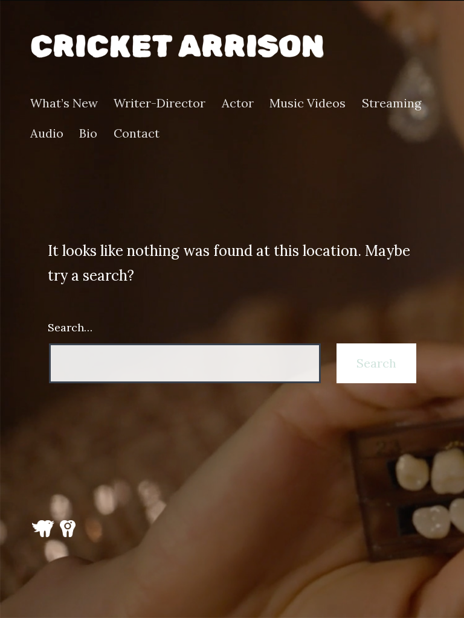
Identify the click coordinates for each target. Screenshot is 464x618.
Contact (137, 133)
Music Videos (307, 103)
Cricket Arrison (177, 46)
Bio (88, 133)
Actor (238, 103)
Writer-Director (159, 103)
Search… (70, 327)
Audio (46, 133)
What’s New (64, 103)
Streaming (391, 103)
